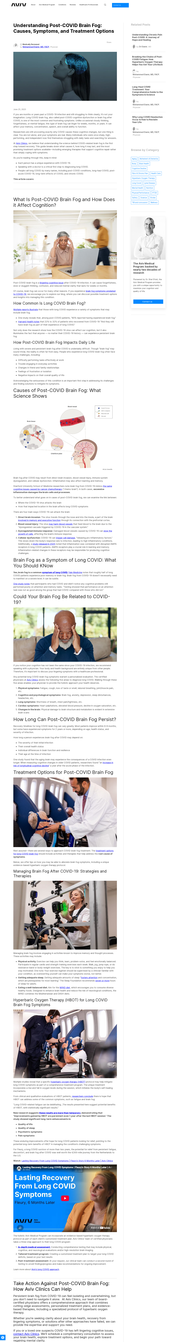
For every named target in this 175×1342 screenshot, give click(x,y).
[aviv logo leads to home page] (18, 4)
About (33, 5)
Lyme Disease (149, 183)
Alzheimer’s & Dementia (149, 159)
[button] (2, 1337)
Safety (135, 198)
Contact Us (128, 5)
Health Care (156, 173)
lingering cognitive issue (51, 282)
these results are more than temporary (59, 1113)
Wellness (154, 202)
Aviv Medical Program (49, 5)
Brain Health (144, 164)
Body (134, 164)
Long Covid (136, 183)
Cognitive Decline (139, 168)
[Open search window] (116, 4)
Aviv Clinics (21, 143)
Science (144, 198)
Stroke (152, 198)
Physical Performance (140, 193)
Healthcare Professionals (98, 5)
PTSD (154, 193)
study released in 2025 (44, 544)
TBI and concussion (140, 202)
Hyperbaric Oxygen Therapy (143, 178)
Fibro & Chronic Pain (140, 173)
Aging (134, 159)
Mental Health (137, 188)
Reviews (79, 5)
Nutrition (149, 188)
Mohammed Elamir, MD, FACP (36, 47)
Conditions (67, 5)
